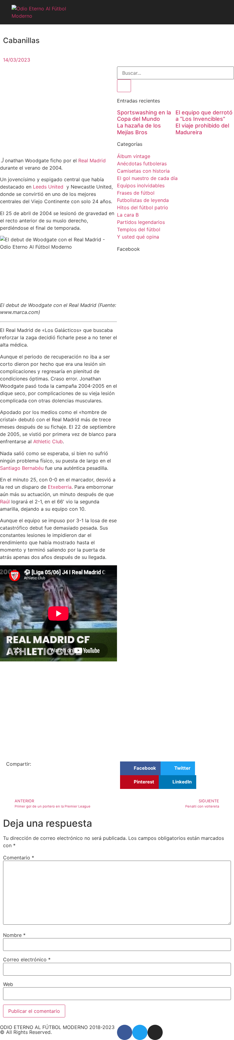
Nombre (14, 935)
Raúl (5, 501)
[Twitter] (139, 1032)
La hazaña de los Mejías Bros (139, 128)
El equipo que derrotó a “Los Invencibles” (204, 115)
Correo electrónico (27, 959)
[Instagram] (155, 1032)
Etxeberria (60, 487)
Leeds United (49, 187)
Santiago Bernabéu (22, 468)
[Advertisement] (58, 111)
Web (8, 984)
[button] (220, 12)
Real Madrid (92, 160)
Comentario (18, 857)
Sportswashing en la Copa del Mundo (144, 115)
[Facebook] (124, 1032)
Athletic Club (48, 441)
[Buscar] (124, 85)
